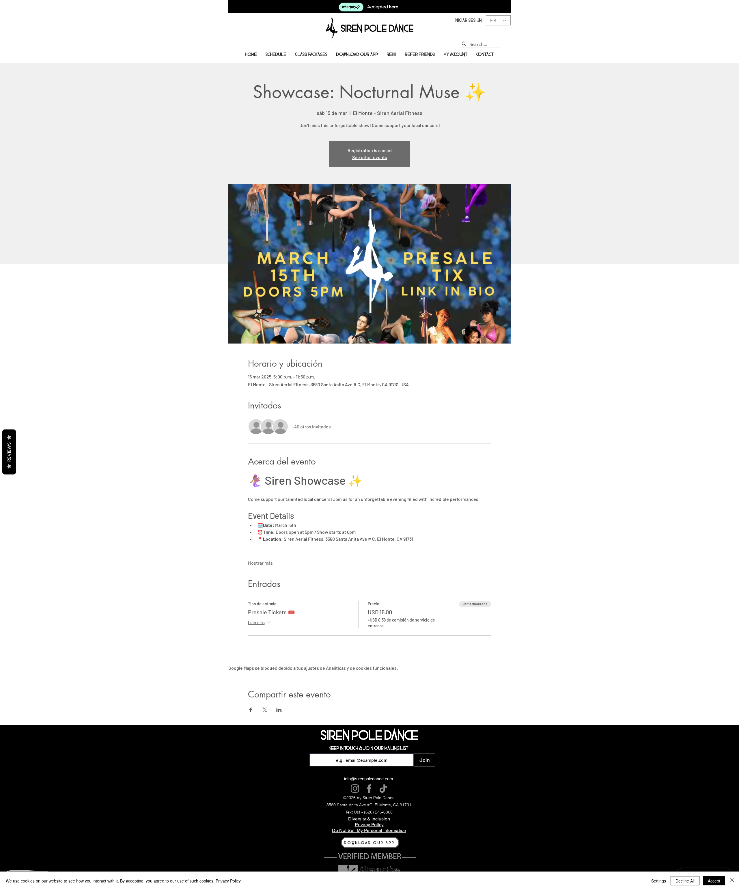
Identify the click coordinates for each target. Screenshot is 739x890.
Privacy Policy (228, 881)
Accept (714, 881)
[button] (276, 56)
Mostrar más (260, 563)
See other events (369, 157)
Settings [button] (658, 881)
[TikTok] (383, 788)
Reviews (9, 452)
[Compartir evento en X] (265, 710)
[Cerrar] (732, 880)
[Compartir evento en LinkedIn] (279, 710)
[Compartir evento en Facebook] (250, 710)
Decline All (685, 881)
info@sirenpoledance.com (368, 778)
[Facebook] (369, 788)
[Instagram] (355, 788)
